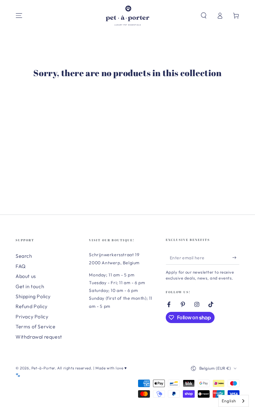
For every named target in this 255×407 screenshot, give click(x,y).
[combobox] (233, 401)
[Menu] (19, 15)
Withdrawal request (39, 337)
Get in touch (30, 286)
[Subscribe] (235, 257)
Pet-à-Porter (43, 368)
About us (26, 276)
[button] (204, 15)
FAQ (21, 266)
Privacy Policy (32, 316)
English (229, 400)
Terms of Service (36, 326)
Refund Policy (32, 306)
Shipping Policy (33, 296)
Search (24, 256)
